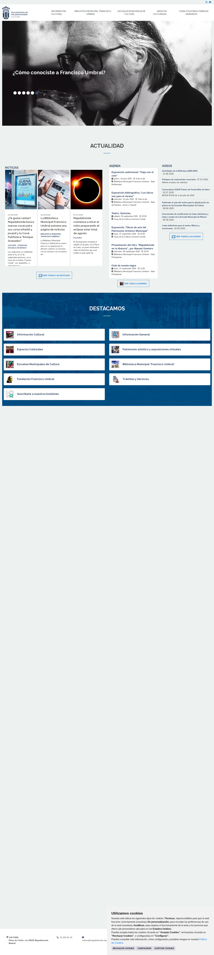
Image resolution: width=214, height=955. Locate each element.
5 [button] (32, 93)
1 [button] (15, 93)
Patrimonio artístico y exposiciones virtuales (152, 349)
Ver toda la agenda (135, 283)
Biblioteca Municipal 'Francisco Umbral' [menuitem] (93, 12)
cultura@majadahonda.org (94, 940)
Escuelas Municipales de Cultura (38, 364)
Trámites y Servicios (136, 379)
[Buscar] (207, 2)
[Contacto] (210, 2)
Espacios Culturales (30, 349)
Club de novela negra (124, 265)
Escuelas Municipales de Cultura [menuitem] (131, 12)
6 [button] (36, 93)
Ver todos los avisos (188, 236)
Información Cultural (30, 334)
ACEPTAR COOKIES (164, 948)
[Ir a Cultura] (16, 12)
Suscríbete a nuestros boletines (38, 393)
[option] (107, 73)
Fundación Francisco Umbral (35, 379)
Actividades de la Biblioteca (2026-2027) (180, 171)
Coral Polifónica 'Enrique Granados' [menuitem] (193, 12)
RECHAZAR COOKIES (123, 948)
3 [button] (23, 93)
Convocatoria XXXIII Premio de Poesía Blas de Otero (186, 189)
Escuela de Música (17, 248)
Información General (136, 334)
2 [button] (19, 93)
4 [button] (28, 93)
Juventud (22, 245)
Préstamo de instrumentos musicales (179, 179)
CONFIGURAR (144, 948)
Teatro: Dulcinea (121, 213)
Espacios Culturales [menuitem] (160, 12)
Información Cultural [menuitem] (58, 12)
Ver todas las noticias (56, 275)
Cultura (12, 245)
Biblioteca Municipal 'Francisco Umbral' (149, 364)
